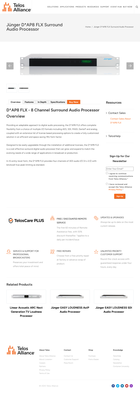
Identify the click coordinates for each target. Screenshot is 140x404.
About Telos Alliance (47, 356)
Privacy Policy (115, 190)
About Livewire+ (45, 359)
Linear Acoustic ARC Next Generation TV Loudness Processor (26, 311)
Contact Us (68, 356)
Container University (121, 366)
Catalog (116, 359)
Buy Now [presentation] (73, 102)
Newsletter (117, 363)
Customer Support (71, 359)
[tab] (15, 102)
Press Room (68, 363)
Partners (42, 366)
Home (88, 27)
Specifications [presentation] (58, 102)
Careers (42, 363)
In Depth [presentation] (42, 102)
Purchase (92, 356)
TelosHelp (117, 356)
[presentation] (9, 306)
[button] (10, 65)
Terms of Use (44, 373)
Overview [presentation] (16, 102)
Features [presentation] (29, 102)
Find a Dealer (93, 359)
